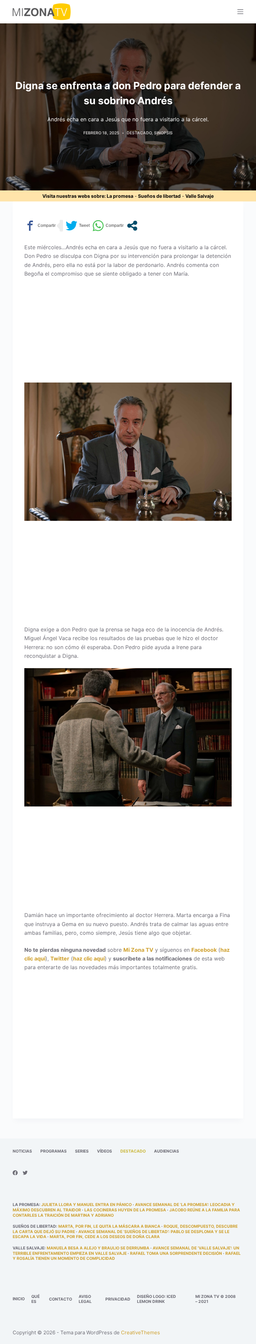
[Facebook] (15, 1172)
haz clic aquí (89, 958)
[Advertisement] (128, 333)
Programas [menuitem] (53, 1151)
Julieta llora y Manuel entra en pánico (86, 1204)
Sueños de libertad (159, 196)
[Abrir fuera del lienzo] (240, 12)
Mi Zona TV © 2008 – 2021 (215, 1299)
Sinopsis (163, 132)
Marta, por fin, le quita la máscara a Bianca (109, 1226)
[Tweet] (78, 226)
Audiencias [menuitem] (166, 1151)
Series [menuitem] (82, 1151)
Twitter (59, 958)
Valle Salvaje (199, 196)
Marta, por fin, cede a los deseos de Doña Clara (105, 1236)
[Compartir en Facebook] (40, 226)
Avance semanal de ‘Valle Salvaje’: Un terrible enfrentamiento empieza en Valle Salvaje (126, 1250)
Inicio (19, 1298)
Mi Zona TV (138, 949)
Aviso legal (85, 1299)
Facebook (204, 949)
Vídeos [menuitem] (104, 1151)
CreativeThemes (140, 1332)
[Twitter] (25, 1172)
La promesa (120, 196)
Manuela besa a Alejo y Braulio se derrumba (98, 1247)
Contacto (60, 1299)
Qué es (35, 1299)
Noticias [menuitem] (22, 1151)
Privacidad (117, 1299)
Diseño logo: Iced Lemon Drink (156, 1299)
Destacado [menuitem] (133, 1151)
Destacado (139, 132)
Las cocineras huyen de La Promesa (125, 1209)
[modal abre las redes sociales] (132, 226)
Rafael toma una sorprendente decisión (176, 1253)
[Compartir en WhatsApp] (108, 226)
